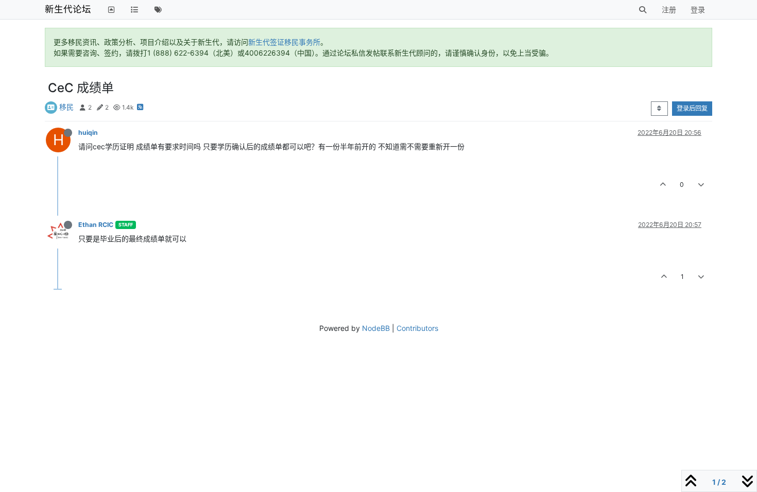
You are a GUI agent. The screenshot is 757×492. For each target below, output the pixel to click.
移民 (66, 106)
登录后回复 (692, 108)
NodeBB (376, 328)
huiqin (88, 132)
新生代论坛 (68, 9)
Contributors (417, 328)
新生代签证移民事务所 (284, 42)
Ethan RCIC (95, 225)
